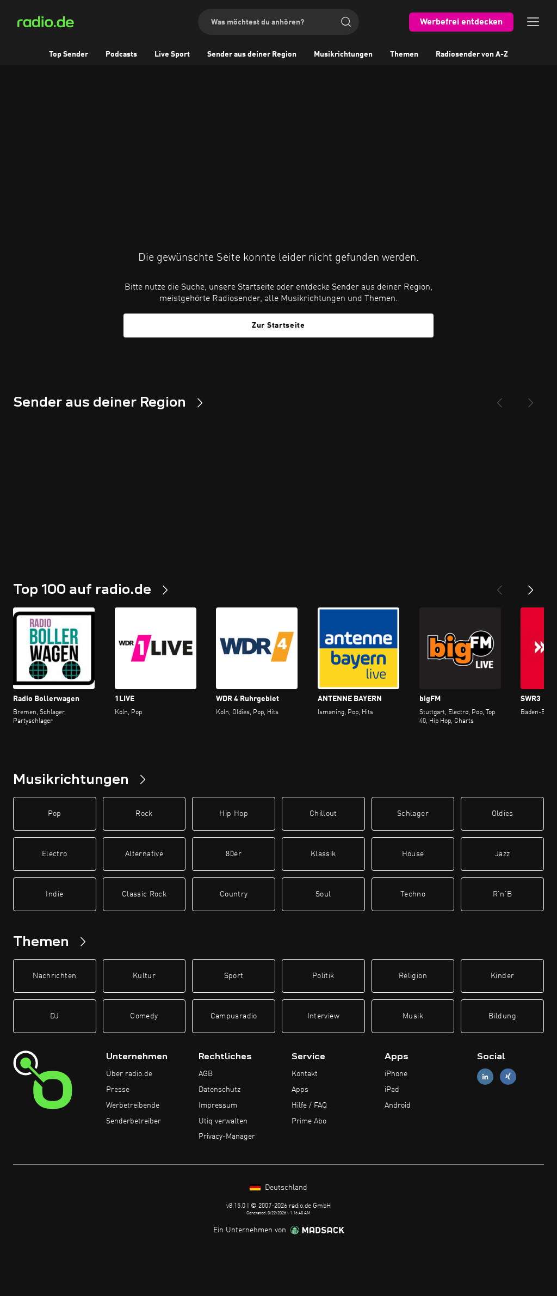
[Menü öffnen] (533, 21)
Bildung (502, 1016)
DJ (54, 1016)
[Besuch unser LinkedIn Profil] (485, 1077)
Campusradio (234, 1016)
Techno (412, 894)
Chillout (323, 814)
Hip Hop (233, 814)
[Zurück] (499, 586)
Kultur (144, 976)
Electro (54, 854)
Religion (413, 976)
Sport (234, 976)
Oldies (502, 814)
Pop (54, 814)
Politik (323, 976)
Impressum (218, 1105)
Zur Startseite (278, 325)
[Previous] (499, 398)
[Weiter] (531, 586)
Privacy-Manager (227, 1136)
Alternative (144, 854)
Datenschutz (219, 1090)
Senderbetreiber (133, 1121)
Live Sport (172, 54)
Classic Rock (144, 894)
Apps (300, 1090)
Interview (323, 1016)
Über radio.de (129, 1074)
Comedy (144, 1016)
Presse (117, 1090)
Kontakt (305, 1074)
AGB (206, 1074)
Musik (413, 1016)
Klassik (323, 854)
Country (233, 894)
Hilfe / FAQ (309, 1105)
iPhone (396, 1074)
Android (398, 1105)
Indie (54, 894)
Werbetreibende (132, 1105)
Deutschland (285, 1187)
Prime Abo (309, 1121)
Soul (323, 894)
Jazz (502, 854)
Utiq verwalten (223, 1121)
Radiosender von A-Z (472, 54)
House (413, 854)
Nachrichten (54, 976)
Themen (404, 54)
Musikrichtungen (343, 54)
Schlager (413, 814)
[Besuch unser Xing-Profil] (508, 1077)
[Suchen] (345, 21)
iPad (392, 1090)
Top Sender (68, 54)
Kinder (502, 976)
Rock (143, 814)
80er (233, 854)
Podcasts (121, 54)
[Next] (531, 398)
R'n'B (502, 894)
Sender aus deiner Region (251, 54)
